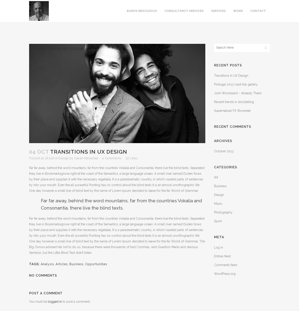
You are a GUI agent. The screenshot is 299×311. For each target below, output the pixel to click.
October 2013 (224, 151)
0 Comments (111, 158)
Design (64, 158)
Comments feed (225, 265)
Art (216, 177)
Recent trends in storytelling (234, 102)
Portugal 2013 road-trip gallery (236, 84)
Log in (218, 247)
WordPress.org (225, 273)
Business (76, 264)
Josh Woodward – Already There (237, 93)
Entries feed (222, 256)
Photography (223, 212)
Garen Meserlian (86, 158)
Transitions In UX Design (231, 75)
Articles (62, 264)
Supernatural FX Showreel (232, 110)
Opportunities (96, 264)
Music (218, 203)
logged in (55, 301)
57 (132, 158)
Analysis (47, 264)
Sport (218, 221)
